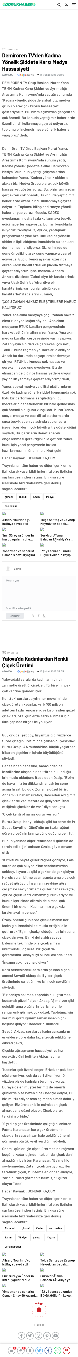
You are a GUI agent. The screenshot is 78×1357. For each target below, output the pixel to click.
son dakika (11, 506)
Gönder (15, 616)
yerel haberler (13, 1246)
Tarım (8, 1237)
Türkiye (22, 1237)
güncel (9, 496)
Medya (50, 496)
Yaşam (51, 1237)
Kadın (36, 496)
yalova (37, 1237)
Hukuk (23, 496)
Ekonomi (10, 1228)
